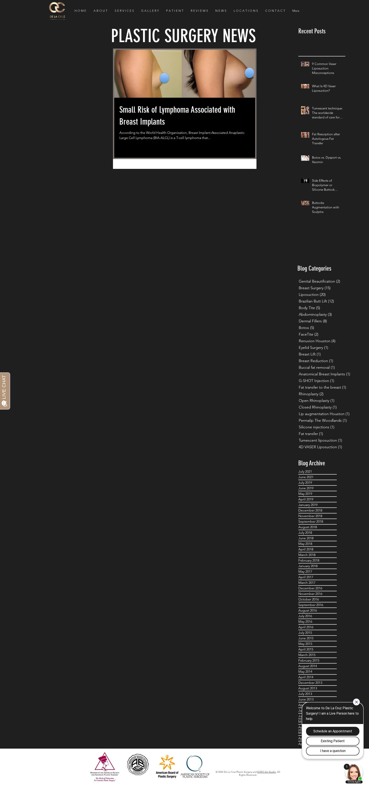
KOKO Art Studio (266, 771)
